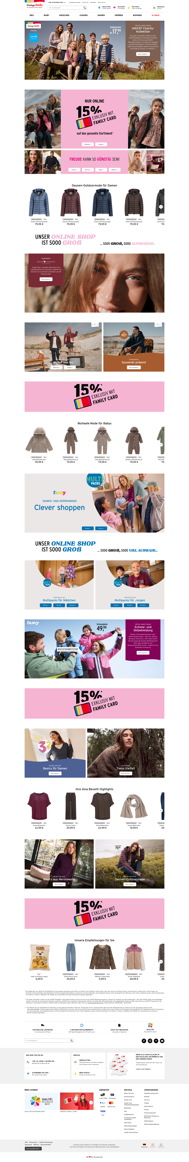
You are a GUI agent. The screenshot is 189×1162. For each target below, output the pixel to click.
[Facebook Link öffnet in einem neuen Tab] (144, 1041)
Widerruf (36, 1144)
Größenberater (129, 1114)
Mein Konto (127, 1122)
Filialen (146, 1103)
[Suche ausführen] (84, 7)
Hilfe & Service (101, 2)
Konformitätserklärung (151, 1124)
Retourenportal (129, 1096)
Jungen (83, 15)
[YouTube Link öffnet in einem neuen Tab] (162, 1041)
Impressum (28, 1144)
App (125, 1111)
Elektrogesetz (148, 1121)
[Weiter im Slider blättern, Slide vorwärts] (161, 207)
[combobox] (65, 8)
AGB (26, 1142)
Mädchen (64, 15)
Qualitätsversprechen (75, 2)
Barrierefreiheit (46, 1144)
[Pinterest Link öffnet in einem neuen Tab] (156, 1041)
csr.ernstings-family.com (95, 1003)
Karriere (147, 1100)
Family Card (85, 2)
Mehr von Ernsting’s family (56, 2)
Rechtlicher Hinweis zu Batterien (151, 1117)
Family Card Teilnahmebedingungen (131, 1104)
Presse (146, 1109)
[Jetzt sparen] (94, 283)
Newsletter (93, 2)
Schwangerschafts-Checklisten (130, 1118)
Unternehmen (148, 1106)
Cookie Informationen (131, 1132)
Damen (101, 15)
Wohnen (137, 15)
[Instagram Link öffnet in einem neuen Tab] (150, 1041)
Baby (46, 15)
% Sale (155, 15)
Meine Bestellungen (130, 1126)
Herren (119, 15)
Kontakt (146, 1096)
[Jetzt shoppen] (94, 50)
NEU (32, 15)
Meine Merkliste (129, 1129)
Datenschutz (33, 1142)
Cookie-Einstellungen (46, 1142)
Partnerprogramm (150, 1113)
